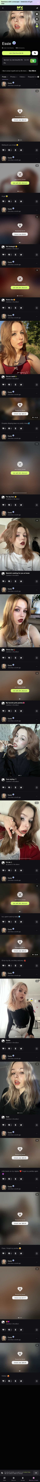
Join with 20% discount (20, 183)
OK (36, 1473)
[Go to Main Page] (20, 8)
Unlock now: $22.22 (20, 414)
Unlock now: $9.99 (20, 234)
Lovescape (15, 2)
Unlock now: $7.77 (20, 1298)
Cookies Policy (26, 1472)
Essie (10, 83)
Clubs (4, 1480)
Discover (13, 1480)
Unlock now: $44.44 (20, 120)
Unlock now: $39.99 (20, 1363)
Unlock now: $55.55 (20, 1158)
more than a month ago (14, 85)
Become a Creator (33, 1480)
